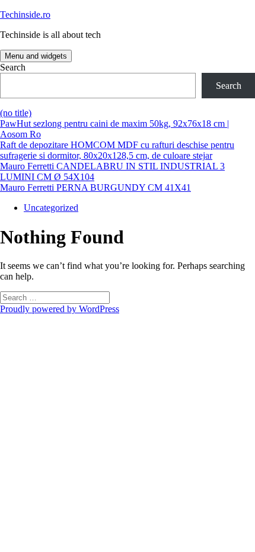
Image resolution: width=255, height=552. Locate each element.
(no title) (15, 113)
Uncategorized (51, 208)
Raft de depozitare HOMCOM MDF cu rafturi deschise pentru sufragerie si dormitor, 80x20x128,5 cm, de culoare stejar (117, 150)
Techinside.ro (25, 14)
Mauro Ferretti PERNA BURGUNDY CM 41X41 (95, 187)
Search (13, 67)
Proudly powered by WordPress (59, 309)
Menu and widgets (36, 56)
